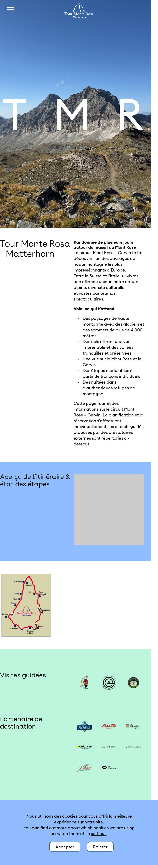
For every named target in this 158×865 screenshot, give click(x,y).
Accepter (64, 847)
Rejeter (100, 847)
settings (99, 833)
